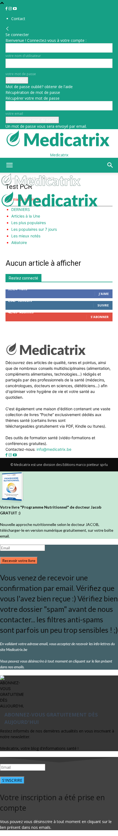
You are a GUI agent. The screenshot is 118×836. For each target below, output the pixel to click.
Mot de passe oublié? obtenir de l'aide (39, 86)
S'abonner (100, 317)
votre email (14, 113)
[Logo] (42, 187)
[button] (9, 165)
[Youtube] (15, 8)
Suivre (103, 305)
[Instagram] (11, 8)
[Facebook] (7, 8)
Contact (18, 18)
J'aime (104, 294)
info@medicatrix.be (53, 449)
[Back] (7, 28)
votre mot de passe (20, 74)
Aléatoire (19, 242)
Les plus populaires (28, 222)
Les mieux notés (25, 236)
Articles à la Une (25, 216)
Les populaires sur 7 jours (34, 229)
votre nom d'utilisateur (23, 55)
